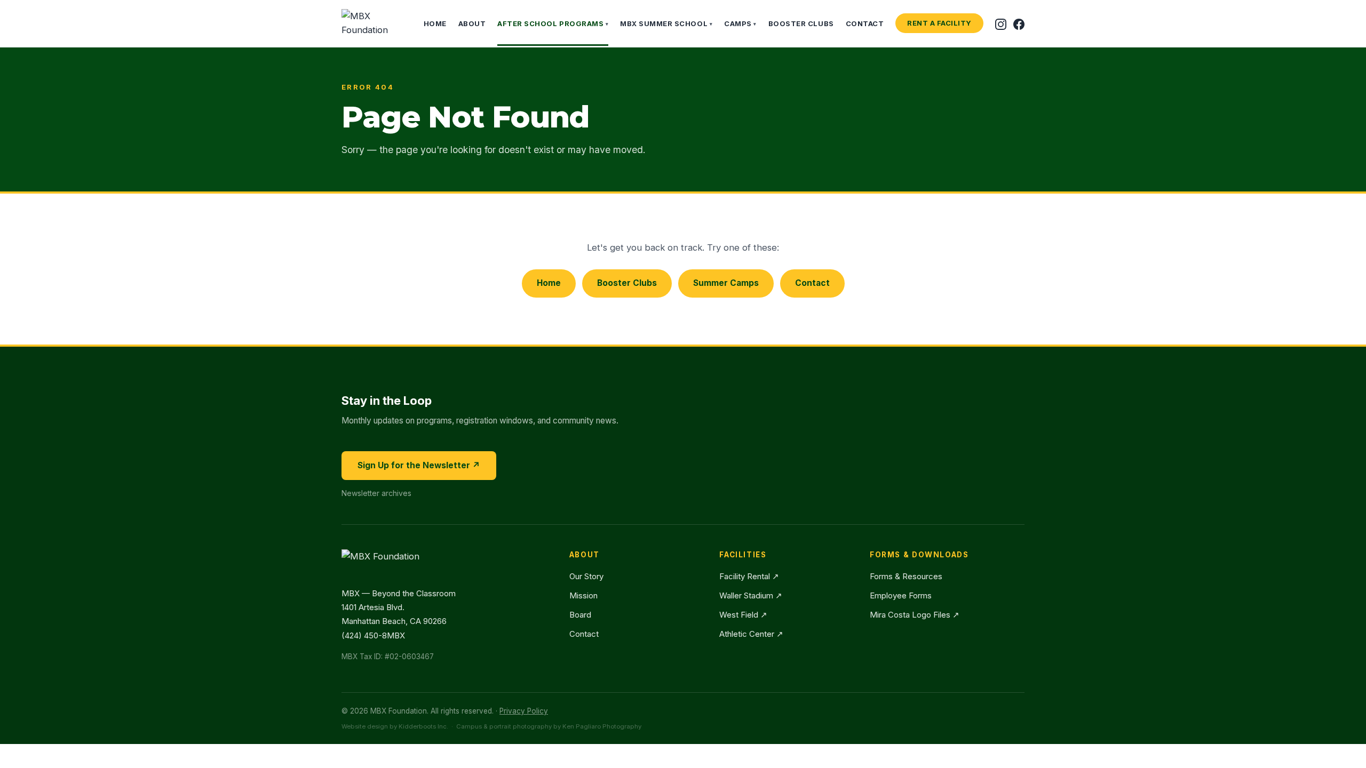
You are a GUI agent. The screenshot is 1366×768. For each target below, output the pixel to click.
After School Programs (552, 23)
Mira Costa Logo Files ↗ (914, 615)
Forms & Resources (906, 576)
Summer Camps (726, 283)
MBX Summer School (666, 23)
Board (580, 615)
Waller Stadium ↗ (750, 595)
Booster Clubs (801, 23)
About (472, 23)
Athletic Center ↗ (751, 634)
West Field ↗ (743, 615)
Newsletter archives (376, 493)
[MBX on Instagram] (1000, 23)
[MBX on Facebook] (1018, 23)
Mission (583, 595)
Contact (865, 23)
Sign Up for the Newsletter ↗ (419, 465)
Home (435, 23)
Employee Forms (901, 595)
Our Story (586, 576)
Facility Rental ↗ (749, 576)
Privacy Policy (523, 711)
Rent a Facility (939, 23)
